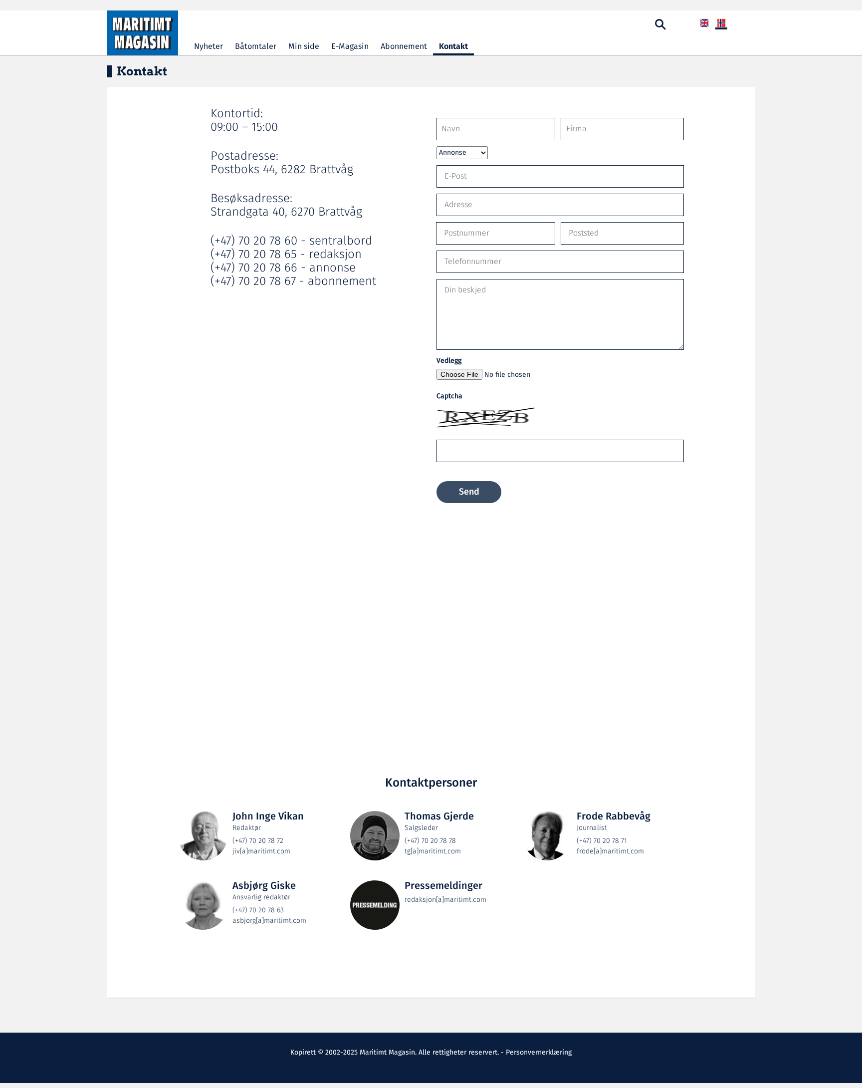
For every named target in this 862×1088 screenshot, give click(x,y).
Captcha (449, 396)
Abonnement (404, 46)
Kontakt (453, 46)
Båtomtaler (255, 46)
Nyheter (208, 46)
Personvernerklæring (539, 1052)
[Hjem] (142, 32)
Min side (303, 46)
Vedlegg (448, 361)
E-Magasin (350, 46)
